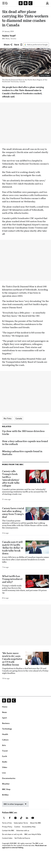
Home (4, 707)
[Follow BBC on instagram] (15, 818)
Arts (4, 745)
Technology (7, 729)
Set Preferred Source (22, 838)
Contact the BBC (8, 830)
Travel (5, 751)
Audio (4, 762)
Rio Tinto (7, 418)
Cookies (17, 827)
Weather (6, 784)
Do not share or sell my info (12, 834)
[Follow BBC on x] (4, 818)
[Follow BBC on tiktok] (21, 818)
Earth (4, 756)
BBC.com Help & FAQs (32, 834)
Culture (5, 740)
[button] (5, 3)
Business (6, 723)
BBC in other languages (13, 804)
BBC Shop (6, 789)
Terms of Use (7, 823)
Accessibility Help (28, 827)
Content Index (7, 838)
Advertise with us (22, 830)
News (4, 712)
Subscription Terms (21, 823)
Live (4, 773)
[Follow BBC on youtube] (33, 818)
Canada (19, 418)
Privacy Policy (7, 827)
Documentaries (8, 778)
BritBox (5, 795)
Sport (4, 718)
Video (4, 767)
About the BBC (35, 823)
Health (5, 734)
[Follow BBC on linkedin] (27, 818)
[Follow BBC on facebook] (10, 818)
